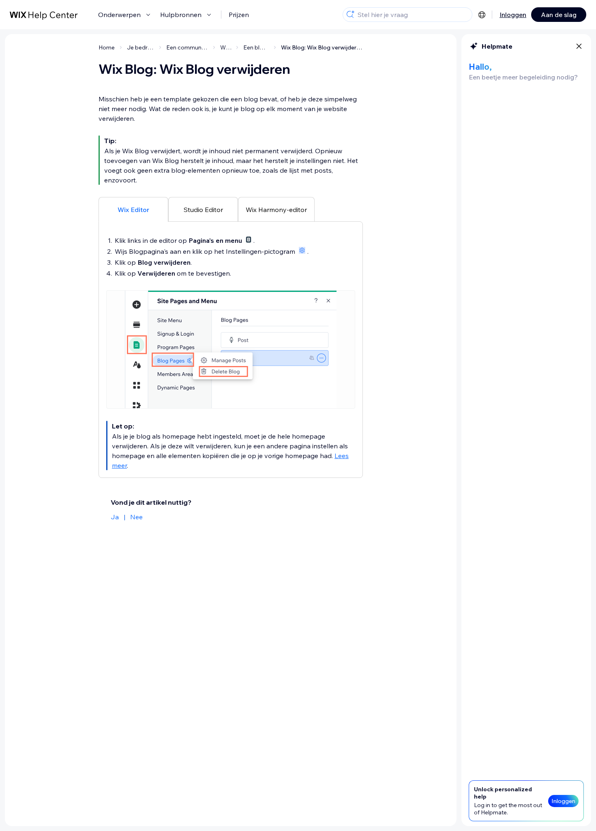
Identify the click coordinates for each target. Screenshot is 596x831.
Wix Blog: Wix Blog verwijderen (322, 47)
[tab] (133, 209)
